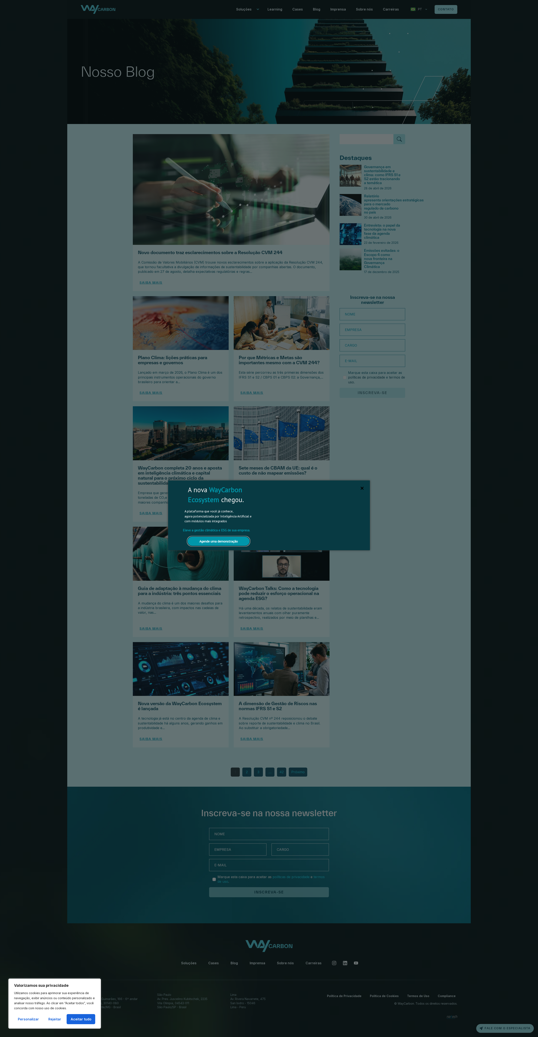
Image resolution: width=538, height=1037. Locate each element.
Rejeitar (54, 1019)
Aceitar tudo (81, 1019)
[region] (54, 1004)
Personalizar (28, 1019)
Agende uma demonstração (218, 541)
